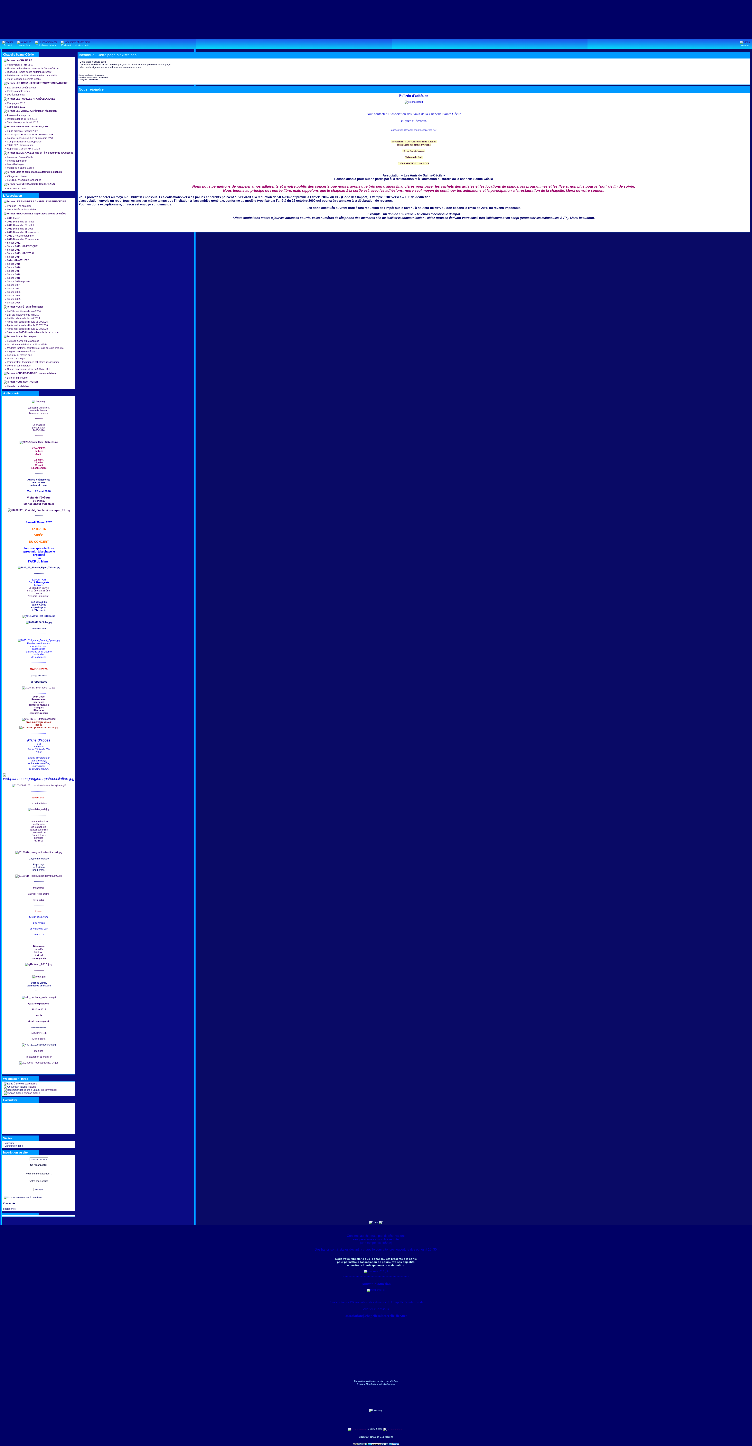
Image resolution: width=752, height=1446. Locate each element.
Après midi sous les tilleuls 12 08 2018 (27, 329)
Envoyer (39, 1189)
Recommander (49, 1090)
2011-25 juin (13, 218)
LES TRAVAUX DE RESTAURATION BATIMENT (41, 83)
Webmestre (30, 1083)
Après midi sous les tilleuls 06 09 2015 (27, 321)
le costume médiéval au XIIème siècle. (27, 344)
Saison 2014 (14, 257)
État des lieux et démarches (21, 87)
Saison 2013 (14, 249)
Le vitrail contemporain (19, 365)
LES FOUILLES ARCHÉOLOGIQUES (35, 98)
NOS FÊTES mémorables (29, 306)
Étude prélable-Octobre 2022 (22, 131)
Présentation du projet (19, 115)
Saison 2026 (14, 302)
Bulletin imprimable (17, 377)
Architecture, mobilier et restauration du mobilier (32, 75)
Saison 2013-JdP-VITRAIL (21, 253)
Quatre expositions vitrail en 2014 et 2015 (29, 369)
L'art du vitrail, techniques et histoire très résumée (33, 362)
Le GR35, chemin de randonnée (24, 180)
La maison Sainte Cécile (20, 157)
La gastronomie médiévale (21, 351)
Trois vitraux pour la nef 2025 (22, 122)
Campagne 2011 (16, 106)
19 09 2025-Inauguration (20, 145)
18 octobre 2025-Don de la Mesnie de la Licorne (33, 332)
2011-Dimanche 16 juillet (20, 221)
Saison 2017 (14, 271)
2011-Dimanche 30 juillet (20, 225)
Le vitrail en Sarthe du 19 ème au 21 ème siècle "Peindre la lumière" (39, 592)
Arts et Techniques (26, 336)
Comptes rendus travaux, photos (24, 141)
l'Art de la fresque (16, 358)
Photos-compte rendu (18, 91)
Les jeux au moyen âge (19, 355)
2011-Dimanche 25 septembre (23, 239)
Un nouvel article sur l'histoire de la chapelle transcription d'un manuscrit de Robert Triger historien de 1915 (39, 831)
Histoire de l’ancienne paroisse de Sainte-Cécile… (34, 68)
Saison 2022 (14, 288)
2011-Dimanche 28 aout (20, 228)
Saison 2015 (14, 264)
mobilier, (38, 1051)
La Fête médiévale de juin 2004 (24, 311)
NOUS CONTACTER (27, 382)
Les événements (16, 94)
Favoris (31, 1086)
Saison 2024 (14, 295)
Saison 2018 (14, 274)
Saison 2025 (14, 299)
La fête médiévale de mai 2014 (23, 318)
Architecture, (38, 1038)
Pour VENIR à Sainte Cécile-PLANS (35, 184)
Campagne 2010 (16, 103)
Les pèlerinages (15, 164)
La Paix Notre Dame (39, 894)
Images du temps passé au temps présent (29, 72)
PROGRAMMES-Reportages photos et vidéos (41, 213)
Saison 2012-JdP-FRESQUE (22, 246)
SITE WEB (38, 899)
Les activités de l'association (22, 209)
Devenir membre (39, 1159)
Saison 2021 (14, 285)
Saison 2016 (14, 267)
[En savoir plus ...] (394, 1429)
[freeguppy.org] (357, 1429)
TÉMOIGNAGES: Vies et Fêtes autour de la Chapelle (44, 152)
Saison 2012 (14, 242)
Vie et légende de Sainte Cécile (24, 79)
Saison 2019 (14, 278)
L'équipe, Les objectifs (19, 206)
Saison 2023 (14, 292)
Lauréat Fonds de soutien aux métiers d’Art (30, 138)
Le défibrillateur (39, 803)
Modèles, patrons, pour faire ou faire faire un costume (35, 348)
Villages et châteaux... (18, 176)
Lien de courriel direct (18, 386)
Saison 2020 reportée (18, 281)
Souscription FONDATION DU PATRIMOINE (30, 134)
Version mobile (32, 1093)
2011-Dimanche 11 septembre (23, 232)
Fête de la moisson (17, 160)
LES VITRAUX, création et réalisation (36, 111)
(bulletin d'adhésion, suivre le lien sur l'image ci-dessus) (39, 410)
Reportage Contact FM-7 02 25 (23, 148)
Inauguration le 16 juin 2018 (22, 119)
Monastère (38, 888)
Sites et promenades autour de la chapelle (39, 172)
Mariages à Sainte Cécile (20, 167)
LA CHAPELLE (24, 60)
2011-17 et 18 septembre (20, 235)
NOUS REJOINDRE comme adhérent (36, 373)
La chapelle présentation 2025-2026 (38, 428)
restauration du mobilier (39, 1056)
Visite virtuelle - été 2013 (20, 65)
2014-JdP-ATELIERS (18, 260)
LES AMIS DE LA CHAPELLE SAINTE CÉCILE (41, 201)
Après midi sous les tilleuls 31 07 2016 (27, 325)
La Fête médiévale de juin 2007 (24, 314)
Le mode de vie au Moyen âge (23, 341)
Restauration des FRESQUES (32, 126)
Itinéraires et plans (17, 188)
